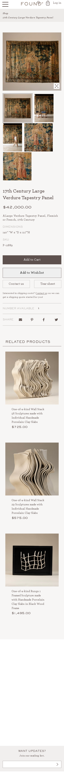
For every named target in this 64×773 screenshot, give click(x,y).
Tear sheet (47, 283)
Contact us (16, 283)
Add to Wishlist (32, 272)
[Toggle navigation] (5, 4)
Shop (5, 13)
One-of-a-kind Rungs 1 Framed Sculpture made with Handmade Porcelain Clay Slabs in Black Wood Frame (28, 600)
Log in (57, 2)
